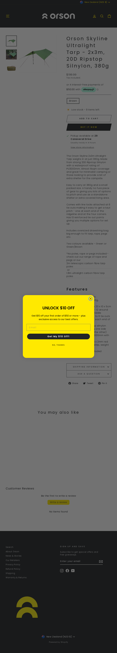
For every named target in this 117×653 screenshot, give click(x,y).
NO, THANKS (58, 345)
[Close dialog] (90, 299)
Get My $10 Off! (58, 336)
